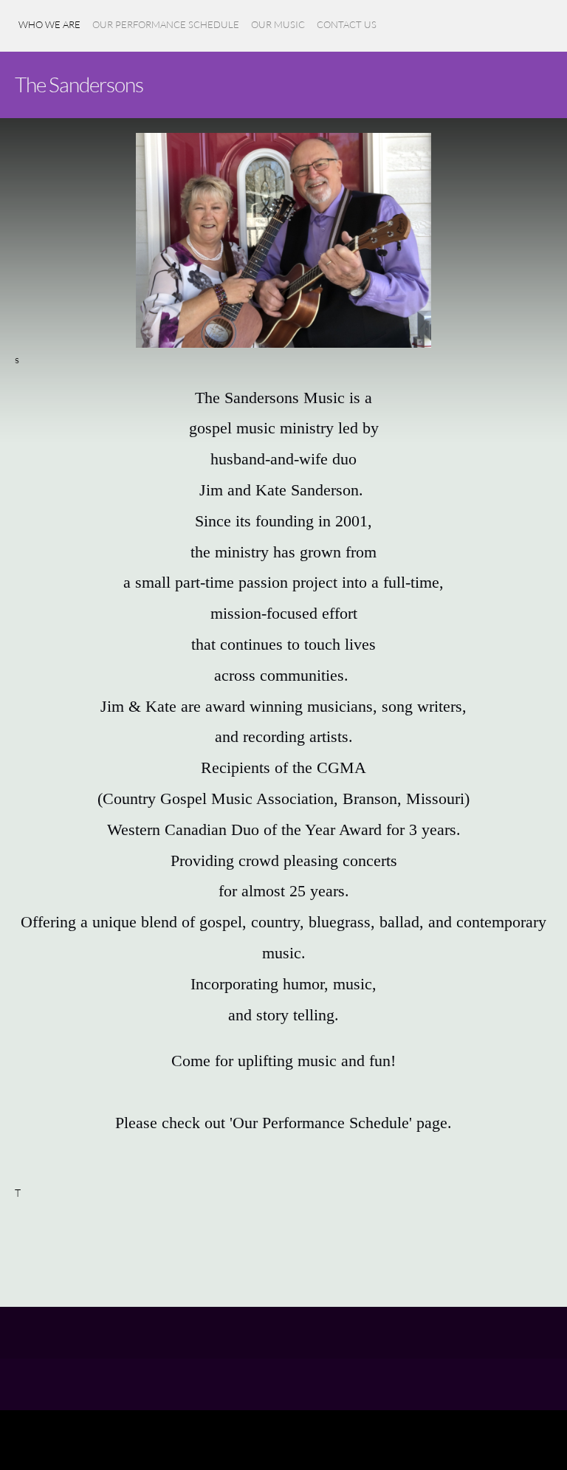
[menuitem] (49, 33)
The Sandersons (79, 84)
